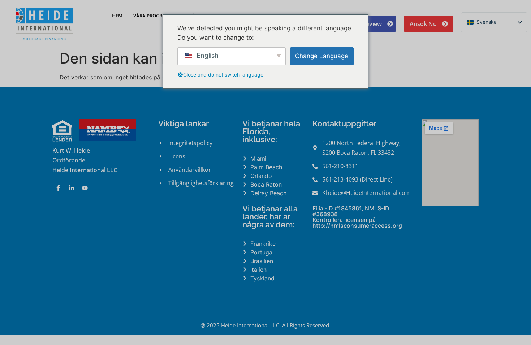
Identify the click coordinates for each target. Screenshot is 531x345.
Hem (117, 15)
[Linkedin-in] (71, 188)
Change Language (321, 56)
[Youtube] (85, 188)
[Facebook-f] (58, 188)
